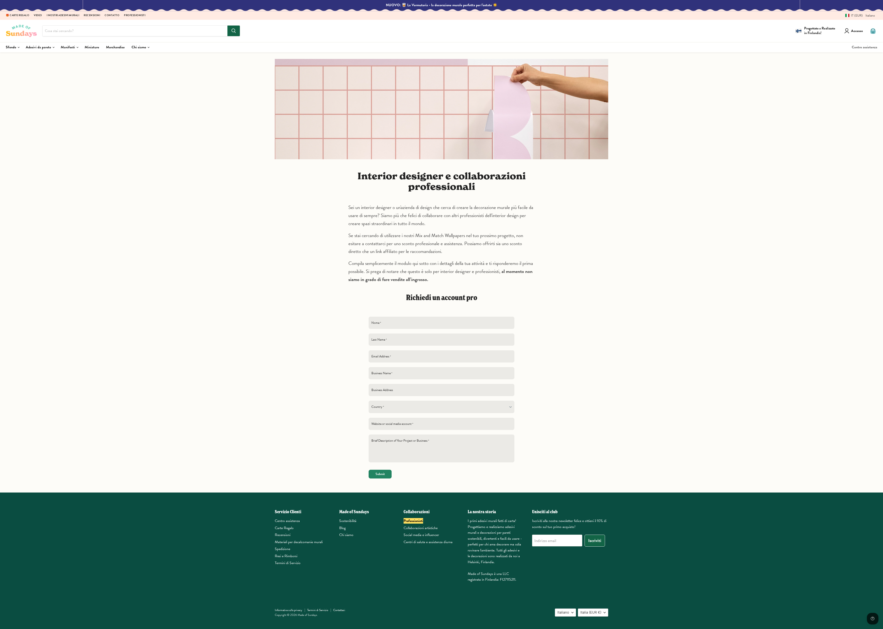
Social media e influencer (421, 535)
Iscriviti (594, 540)
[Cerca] (233, 31)
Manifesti (68, 47)
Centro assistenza (864, 47)
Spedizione (282, 549)
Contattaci (339, 610)
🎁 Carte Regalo (17, 15)
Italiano (563, 612)
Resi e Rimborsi (286, 556)
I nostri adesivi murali (63, 15)
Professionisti (134, 15)
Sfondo (11, 47)
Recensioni (92, 15)
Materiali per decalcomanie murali (299, 542)
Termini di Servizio (288, 563)
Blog (342, 528)
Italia (590, 612)
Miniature (92, 47)
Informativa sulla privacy (288, 610)
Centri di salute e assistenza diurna (428, 542)
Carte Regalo (284, 528)
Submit (380, 474)
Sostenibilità (347, 521)
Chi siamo (139, 47)
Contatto (112, 15)
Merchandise (115, 47)
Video (38, 15)
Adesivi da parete (39, 47)
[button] (858, 15)
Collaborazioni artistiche (421, 528)
